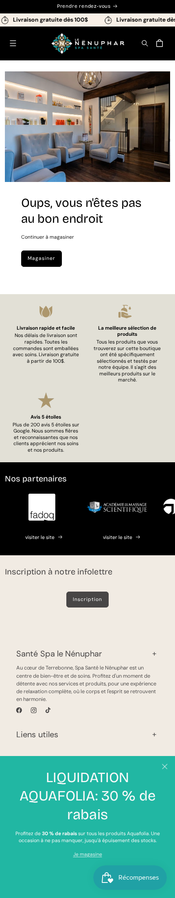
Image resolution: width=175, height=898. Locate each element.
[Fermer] (165, 766)
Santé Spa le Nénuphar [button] (59, 653)
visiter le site (40, 537)
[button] (13, 43)
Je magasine (87, 854)
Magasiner (41, 258)
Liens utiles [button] (37, 734)
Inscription (87, 599)
